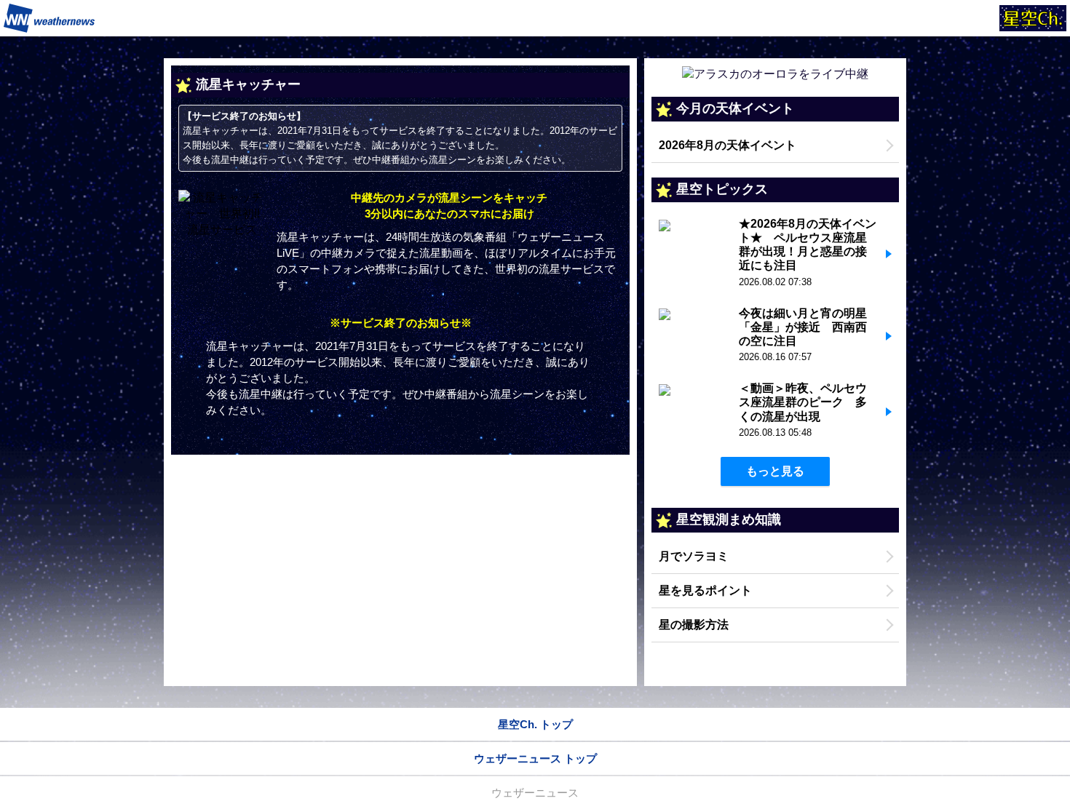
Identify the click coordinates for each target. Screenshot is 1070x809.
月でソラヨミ (694, 556)
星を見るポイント (705, 590)
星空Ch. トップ (535, 724)
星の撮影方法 (694, 624)
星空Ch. (1032, 18)
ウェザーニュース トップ (535, 758)
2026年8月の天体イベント (727, 145)
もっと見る (775, 471)
